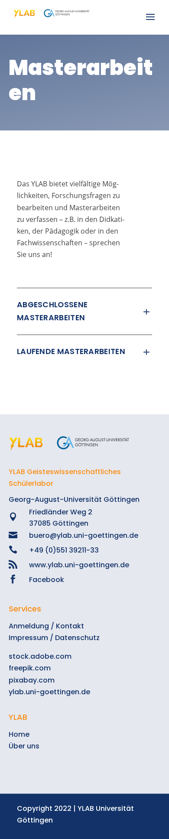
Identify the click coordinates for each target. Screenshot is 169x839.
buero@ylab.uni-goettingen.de (83, 535)
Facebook (46, 580)
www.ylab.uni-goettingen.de (79, 565)
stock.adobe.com (40, 656)
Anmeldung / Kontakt (46, 626)
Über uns (24, 746)
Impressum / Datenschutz (54, 638)
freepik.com (30, 668)
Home (19, 734)
